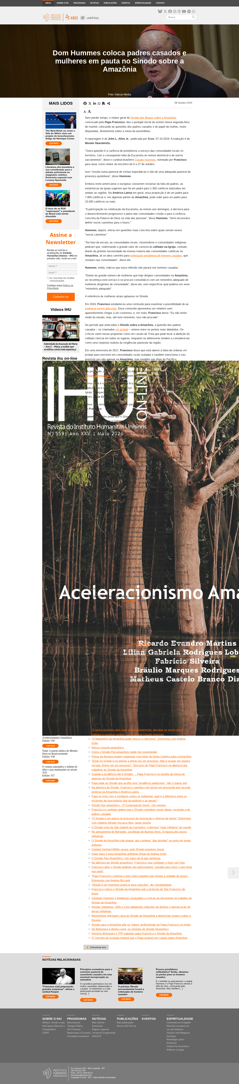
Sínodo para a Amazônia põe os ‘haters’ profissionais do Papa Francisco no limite (141, 924)
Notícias (94, 3)
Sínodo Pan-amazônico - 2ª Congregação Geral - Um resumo (129, 805)
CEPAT (45, 1033)
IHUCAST (96, 1036)
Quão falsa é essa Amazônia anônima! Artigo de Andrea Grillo (129, 853)
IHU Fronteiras (74, 1029)
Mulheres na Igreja (175, 1050)
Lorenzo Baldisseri (142, 643)
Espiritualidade (143, 3)
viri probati (121, 329)
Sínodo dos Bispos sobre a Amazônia (153, 117)
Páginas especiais (100, 1029)
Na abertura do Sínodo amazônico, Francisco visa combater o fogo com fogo (138, 862)
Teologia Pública (75, 1026)
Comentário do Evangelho (179, 1022)
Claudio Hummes (145, 159)
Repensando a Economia (79, 1033)
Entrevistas (97, 1026)
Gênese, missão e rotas (53, 1022)
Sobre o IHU (63, 3)
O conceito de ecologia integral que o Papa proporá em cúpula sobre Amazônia (139, 937)
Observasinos (73, 1022)
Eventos (126, 3)
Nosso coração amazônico (108, 747)
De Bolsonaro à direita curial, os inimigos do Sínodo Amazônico (130, 929)
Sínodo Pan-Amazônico (178, 1046)
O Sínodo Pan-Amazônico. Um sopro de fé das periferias (126, 858)
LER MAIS (53, 143)
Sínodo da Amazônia (97, 375)
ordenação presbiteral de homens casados (156, 255)
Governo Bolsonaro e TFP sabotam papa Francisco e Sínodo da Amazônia (137, 933)
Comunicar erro (96, 947)
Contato (160, 3)
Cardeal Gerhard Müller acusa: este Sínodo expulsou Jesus (128, 849)
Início (48, 3)
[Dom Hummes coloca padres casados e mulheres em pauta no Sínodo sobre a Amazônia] (108, 103)
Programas (79, 3)
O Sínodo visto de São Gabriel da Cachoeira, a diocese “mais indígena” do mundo (141, 827)
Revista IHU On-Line (126, 1026)
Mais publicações (125, 1022)
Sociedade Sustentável (78, 1036)
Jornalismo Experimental (103, 1033)
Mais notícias (98, 1022)
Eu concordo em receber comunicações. (62, 279)
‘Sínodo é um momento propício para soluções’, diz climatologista (131, 884)
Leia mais (50, 746)
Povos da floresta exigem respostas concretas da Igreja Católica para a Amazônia (141, 756)
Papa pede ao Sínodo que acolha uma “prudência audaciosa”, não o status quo (139, 783)
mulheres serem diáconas (100, 308)
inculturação (129, 600)
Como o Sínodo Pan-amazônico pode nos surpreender (124, 752)
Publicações (110, 3)
